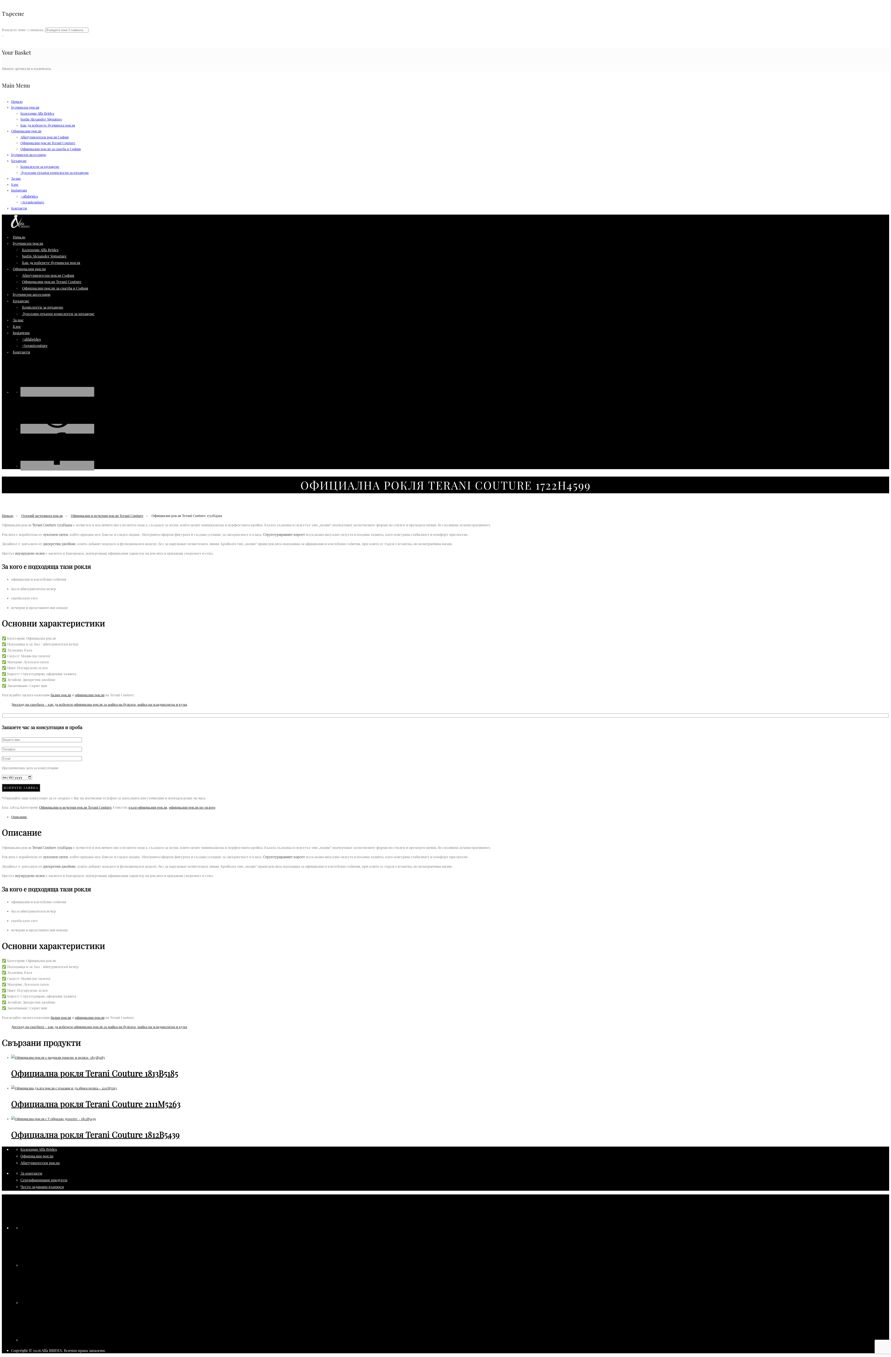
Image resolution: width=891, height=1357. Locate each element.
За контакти (31, 1173)
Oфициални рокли (26, 131)
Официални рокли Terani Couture (47, 143)
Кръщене (19, 160)
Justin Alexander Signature (41, 119)
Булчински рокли (25, 107)
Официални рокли (36, 1156)
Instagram (19, 190)
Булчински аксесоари (28, 154)
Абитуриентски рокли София (44, 137)
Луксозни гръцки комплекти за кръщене (54, 172)
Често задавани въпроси (42, 1186)
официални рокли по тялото (192, 807)
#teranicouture (32, 202)
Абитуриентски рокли (40, 1162)
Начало (17, 101)
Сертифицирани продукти (43, 1179)
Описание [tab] (19, 816)
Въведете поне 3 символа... (23, 29)
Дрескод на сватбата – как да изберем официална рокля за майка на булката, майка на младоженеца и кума (99, 704)
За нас (16, 178)
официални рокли (89, 695)
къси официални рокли (148, 807)
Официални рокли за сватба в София (50, 149)
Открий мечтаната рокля (42, 515)
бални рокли (61, 695)
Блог (15, 184)
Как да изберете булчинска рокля (47, 125)
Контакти (19, 208)
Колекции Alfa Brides (37, 113)
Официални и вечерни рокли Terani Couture (107, 515)
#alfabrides (29, 196)
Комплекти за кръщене (39, 166)
